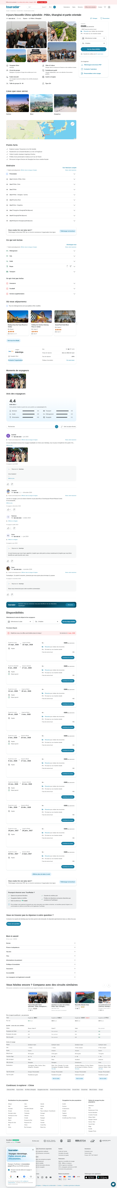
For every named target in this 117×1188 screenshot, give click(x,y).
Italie (41, 1108)
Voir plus (53, 1068)
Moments (80, 7)
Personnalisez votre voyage (92, 73)
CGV (21, 1181)
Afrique (10, 1104)
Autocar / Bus (91, 1121)
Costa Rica (43, 1124)
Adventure (91, 1105)
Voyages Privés (92, 1131)
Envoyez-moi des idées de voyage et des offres (21, 1170)
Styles (73, 7)
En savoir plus (70, 360)
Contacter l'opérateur (90, 69)
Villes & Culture (93, 1089)
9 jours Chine (19, 1089)
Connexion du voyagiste (38, 1167)
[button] (58, 647)
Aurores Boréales (92, 1112)
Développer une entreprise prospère (41, 1159)
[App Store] (90, 1177)
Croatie (26, 1118)
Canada (42, 1122)
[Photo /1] (17, 454)
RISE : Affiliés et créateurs (65, 1163)
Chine (9, 1127)
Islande (42, 1104)
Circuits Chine (75, 1089)
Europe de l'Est (28, 1120)
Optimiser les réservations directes (41, 1165)
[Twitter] (38, 1177)
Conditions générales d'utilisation (71, 1185)
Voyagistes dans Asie (43, 1089)
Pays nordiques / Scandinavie (47, 1111)
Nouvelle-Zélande (28, 1108)
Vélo (89, 1107)
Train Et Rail (91, 1124)
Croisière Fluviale (92, 1114)
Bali (9, 1124)
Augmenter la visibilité (37, 1163)
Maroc (9, 1120)
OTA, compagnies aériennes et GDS (67, 1167)
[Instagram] (42, 1177)
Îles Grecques (27, 1127)
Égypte (10, 1118)
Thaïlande (26, 1113)
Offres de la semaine (90, 7)
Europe (10, 1111)
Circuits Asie (84, 1089)
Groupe (101, 1089)
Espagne (42, 1118)
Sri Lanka (26, 1111)
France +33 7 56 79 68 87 (91, 1155)
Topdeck (64, 1113)
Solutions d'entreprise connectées (40, 1153)
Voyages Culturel (92, 1119)
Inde (25, 1104)
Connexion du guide (63, 1155)
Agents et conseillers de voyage (66, 1161)
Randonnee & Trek (93, 1110)
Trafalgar (64, 1115)
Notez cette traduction (70, 170)
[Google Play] (102, 1177)
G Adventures (65, 1108)
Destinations (67, 7)
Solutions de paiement (38, 1161)
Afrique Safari (91, 1117)
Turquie (42, 1120)
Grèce (25, 1124)
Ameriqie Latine (12, 1113)
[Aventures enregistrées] (105, 7)
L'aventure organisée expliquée (40, 1151)
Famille (90, 1128)
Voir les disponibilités (68, 621)
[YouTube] (50, 1177)
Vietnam (26, 1115)
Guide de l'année (62, 1151)
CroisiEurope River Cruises (69, 1118)
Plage (89, 1126)
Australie (10, 1108)
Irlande (42, 1106)
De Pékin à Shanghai (30, 1089)
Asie (9, 1106)
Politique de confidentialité (49, 1185)
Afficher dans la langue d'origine (29, 170)
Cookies (59, 1185)
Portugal (42, 1113)
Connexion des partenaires (65, 1169)
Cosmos (64, 1106)
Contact (100, 7)
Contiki (64, 1104)
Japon (25, 1106)
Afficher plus (9, 445)
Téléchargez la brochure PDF (92, 65)
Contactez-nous (89, 1151)
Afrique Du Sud (12, 1122)
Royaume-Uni (27, 1122)
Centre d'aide (88, 1153)
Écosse (42, 1115)
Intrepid (64, 1111)
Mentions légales (36, 1185)
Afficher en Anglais (13, 521)
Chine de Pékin (11, 1089)
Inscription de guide (63, 1153)
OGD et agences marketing (65, 1165)
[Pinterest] (46, 1177)
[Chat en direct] (113, 1184)
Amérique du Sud (12, 1115)
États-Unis (43, 1127)
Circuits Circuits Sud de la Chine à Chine (60, 1089)
